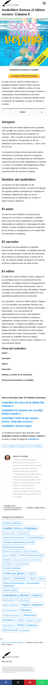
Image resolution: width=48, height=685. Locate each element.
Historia (31, 574)
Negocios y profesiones (10, 605)
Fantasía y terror (36, 560)
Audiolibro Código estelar (35, 508)
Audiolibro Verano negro (17, 425)
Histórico (6, 578)
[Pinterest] (30, 682)
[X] (18, 682)
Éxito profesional (25, 630)
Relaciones (30, 615)
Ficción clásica (7, 564)
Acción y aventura (12, 523)
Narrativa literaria (8, 600)
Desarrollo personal (13, 547)
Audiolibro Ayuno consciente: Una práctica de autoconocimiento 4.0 (13, 507)
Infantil (32, 578)
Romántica (9, 620)
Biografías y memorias (9, 533)
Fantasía (6, 560)
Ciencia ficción (23, 533)
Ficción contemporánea (22, 563)
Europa (13, 555)
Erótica (5, 555)
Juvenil (41, 578)
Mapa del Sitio (7, 661)
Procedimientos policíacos (11, 615)
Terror (39, 620)
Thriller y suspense (27, 625)
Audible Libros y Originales (20, 528)
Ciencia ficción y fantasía (13, 537)
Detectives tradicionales (30, 551)
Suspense (29, 620)
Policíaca (25, 609)
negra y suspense (32, 604)
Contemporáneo (35, 537)
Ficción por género (9, 446)
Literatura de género (10, 590)
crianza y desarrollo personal (18, 542)
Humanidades (20, 578)
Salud (20, 620)
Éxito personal (10, 630)
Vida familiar (37, 446)
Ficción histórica (11, 568)
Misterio (37, 595)
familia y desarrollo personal (31, 555)
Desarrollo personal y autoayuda (12, 551)
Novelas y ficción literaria (10, 610)
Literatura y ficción (24, 446)
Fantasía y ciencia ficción (20, 560)
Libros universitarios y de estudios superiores (21, 584)
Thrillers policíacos (8, 625)
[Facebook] (6, 682)
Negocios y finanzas (23, 600)
